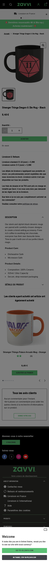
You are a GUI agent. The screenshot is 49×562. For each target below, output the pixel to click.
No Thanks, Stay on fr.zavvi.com (24, 557)
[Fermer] (45, 530)
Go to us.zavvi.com (24, 550)
